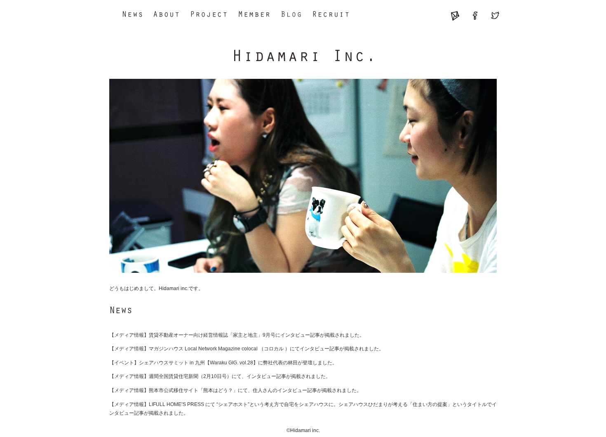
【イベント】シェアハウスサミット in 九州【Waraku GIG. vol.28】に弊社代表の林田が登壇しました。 (223, 363)
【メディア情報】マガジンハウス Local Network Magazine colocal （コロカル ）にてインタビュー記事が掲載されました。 (246, 349)
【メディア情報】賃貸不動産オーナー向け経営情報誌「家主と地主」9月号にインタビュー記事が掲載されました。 (236, 335)
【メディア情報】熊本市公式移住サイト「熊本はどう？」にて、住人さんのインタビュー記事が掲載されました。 (235, 390)
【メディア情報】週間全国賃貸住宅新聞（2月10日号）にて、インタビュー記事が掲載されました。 (220, 376)
